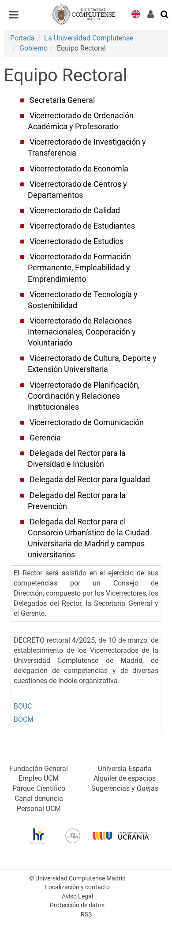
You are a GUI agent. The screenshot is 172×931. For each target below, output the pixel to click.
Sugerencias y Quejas (124, 788)
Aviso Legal (77, 896)
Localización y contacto (77, 887)
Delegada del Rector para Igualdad (90, 479)
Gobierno (33, 48)
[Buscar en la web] (165, 13)
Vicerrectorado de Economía (79, 168)
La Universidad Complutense (88, 38)
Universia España (125, 768)
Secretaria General (62, 100)
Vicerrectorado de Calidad (75, 210)
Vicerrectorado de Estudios (76, 241)
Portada (22, 38)
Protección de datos (77, 905)
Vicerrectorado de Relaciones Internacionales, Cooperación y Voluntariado (82, 331)
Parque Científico (38, 788)
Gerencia (45, 437)
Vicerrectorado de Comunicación (87, 422)
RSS (86, 914)
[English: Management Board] (135, 13)
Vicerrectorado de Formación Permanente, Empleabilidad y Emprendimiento (79, 267)
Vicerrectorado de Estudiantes (82, 226)
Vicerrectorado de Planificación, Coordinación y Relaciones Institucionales (84, 396)
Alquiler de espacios (124, 778)
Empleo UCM (39, 778)
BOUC (23, 706)
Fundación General (38, 768)
